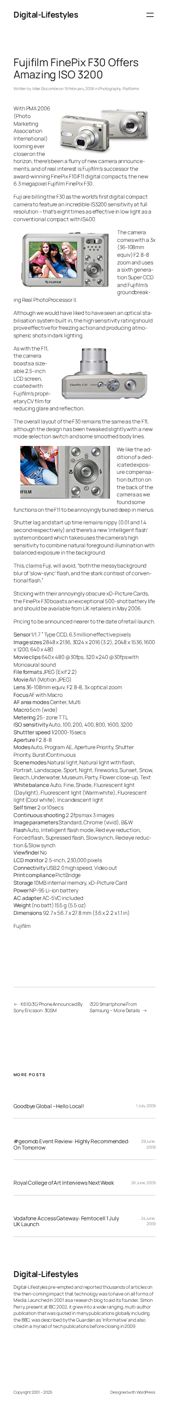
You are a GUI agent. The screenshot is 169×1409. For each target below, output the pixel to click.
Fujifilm (22, 926)
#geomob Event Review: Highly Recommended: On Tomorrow (72, 1144)
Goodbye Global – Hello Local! (49, 1106)
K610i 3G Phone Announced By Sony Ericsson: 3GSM (48, 1007)
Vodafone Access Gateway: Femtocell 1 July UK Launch (66, 1221)
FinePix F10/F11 (68, 176)
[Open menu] (150, 14)
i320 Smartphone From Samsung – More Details (115, 1007)
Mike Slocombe (45, 88)
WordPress (146, 1392)
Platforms (131, 88)
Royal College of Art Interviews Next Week (64, 1183)
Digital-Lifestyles (46, 14)
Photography (110, 88)
